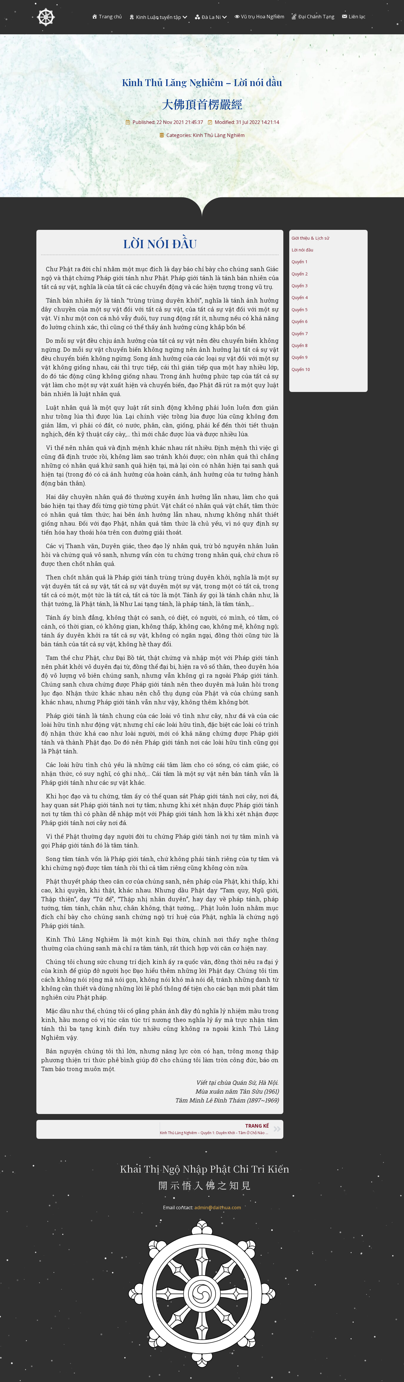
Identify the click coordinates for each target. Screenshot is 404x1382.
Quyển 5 (300, 309)
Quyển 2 (300, 274)
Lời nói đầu (302, 250)
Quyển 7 (300, 333)
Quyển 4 (300, 297)
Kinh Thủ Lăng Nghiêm (219, 135)
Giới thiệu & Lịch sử (310, 238)
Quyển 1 (300, 261)
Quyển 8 (300, 345)
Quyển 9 (300, 357)
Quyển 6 (300, 321)
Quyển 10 (301, 369)
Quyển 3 (300, 285)
